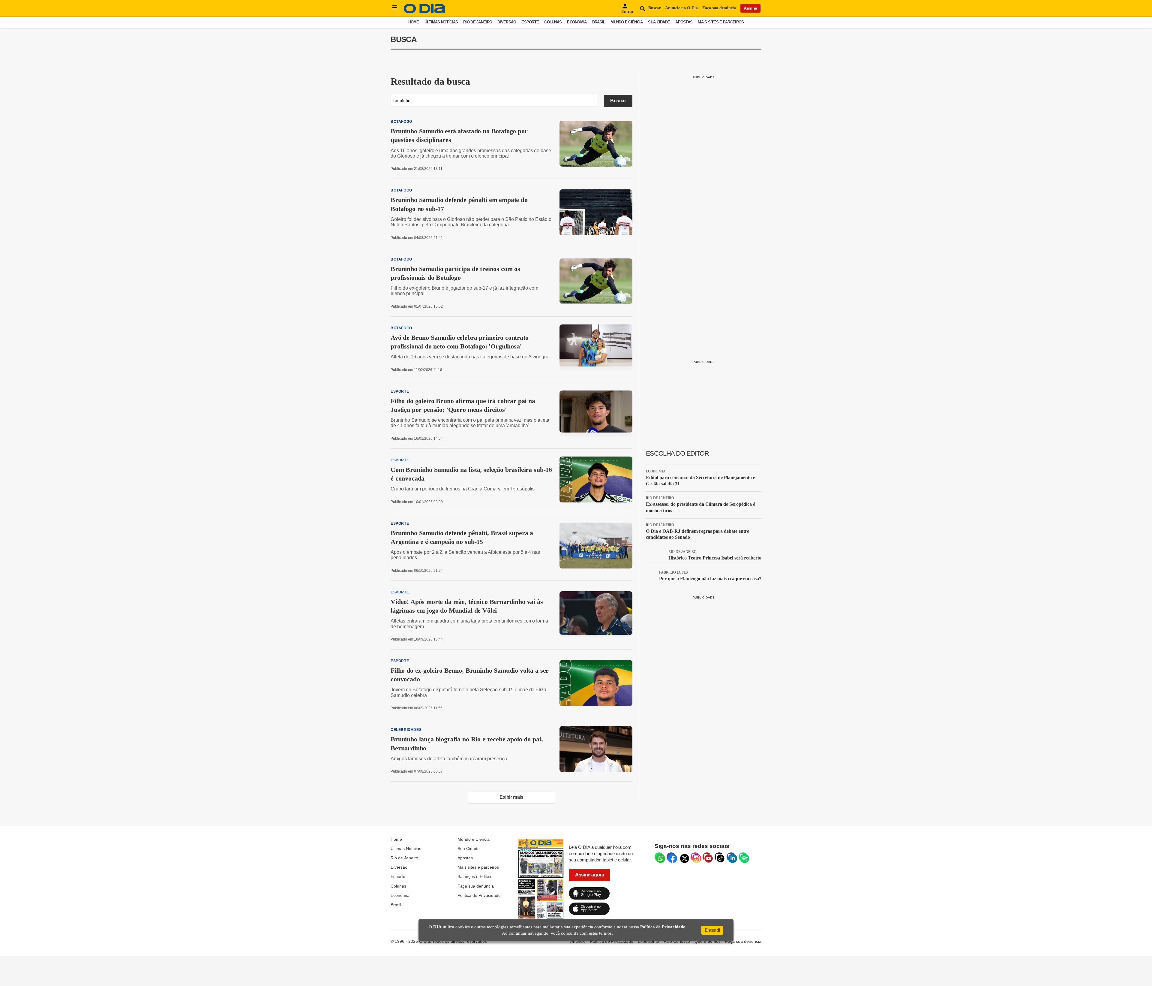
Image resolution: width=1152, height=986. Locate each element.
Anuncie (578, 941)
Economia (576, 22)
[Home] (425, 11)
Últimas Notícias (441, 22)
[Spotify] (743, 856)
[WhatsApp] (659, 856)
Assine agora (589, 874)
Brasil (598, 22)
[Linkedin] (731, 856)
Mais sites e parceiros (721, 22)
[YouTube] (707, 856)
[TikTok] (719, 856)
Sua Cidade (659, 22)
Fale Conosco (677, 941)
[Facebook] (671, 856)
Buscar (618, 100)
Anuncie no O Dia (681, 8)
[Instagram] (695, 856)
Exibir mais (512, 797)
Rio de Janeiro (477, 22)
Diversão (506, 22)
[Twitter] (683, 856)
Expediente (648, 941)
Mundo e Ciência (626, 22)
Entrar (627, 11)
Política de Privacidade (479, 895)
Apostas (683, 22)
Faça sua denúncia (719, 8)
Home (413, 22)
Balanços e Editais (475, 876)
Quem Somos (707, 941)
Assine (750, 8)
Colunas (553, 22)
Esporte (530, 22)
